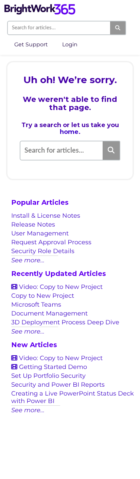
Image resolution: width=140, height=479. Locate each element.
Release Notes (33, 224)
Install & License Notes (45, 215)
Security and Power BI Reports (58, 384)
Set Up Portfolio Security (48, 376)
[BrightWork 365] (39, 6)
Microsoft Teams (36, 304)
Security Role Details (42, 251)
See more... (28, 260)
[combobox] (59, 28)
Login (69, 44)
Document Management (49, 313)
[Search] (118, 28)
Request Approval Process (51, 242)
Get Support (31, 44)
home (69, 132)
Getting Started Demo (52, 367)
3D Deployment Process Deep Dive (65, 322)
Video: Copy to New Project (60, 287)
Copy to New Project (42, 295)
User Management (40, 233)
